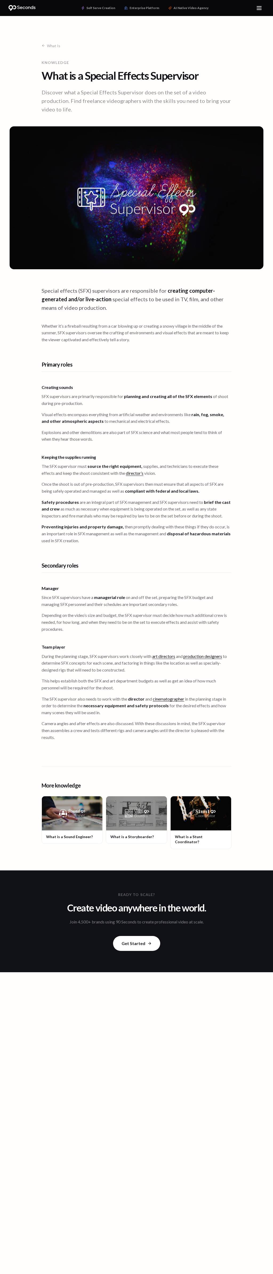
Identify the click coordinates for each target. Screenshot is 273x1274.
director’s (134, 473)
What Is (53, 45)
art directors (163, 656)
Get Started (133, 943)
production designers (202, 656)
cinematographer (168, 698)
